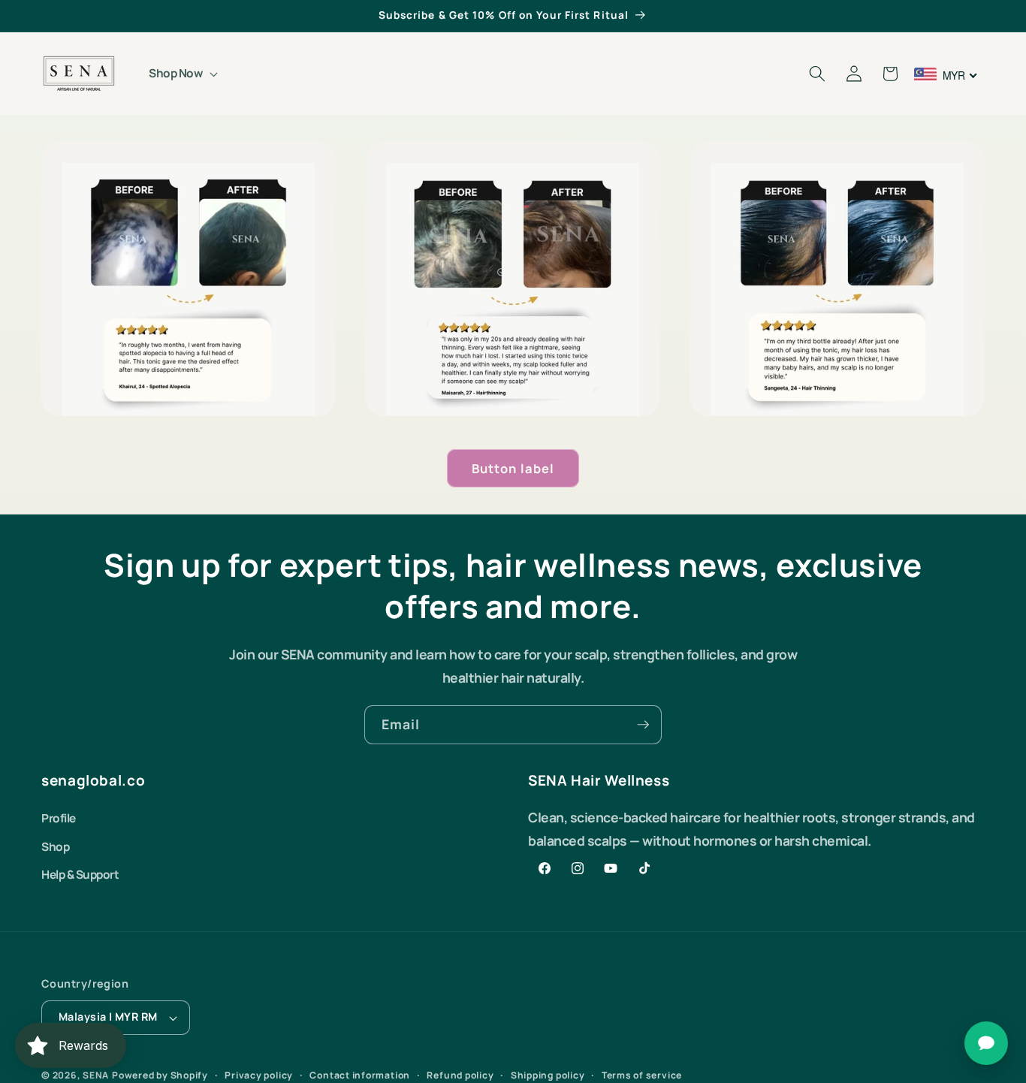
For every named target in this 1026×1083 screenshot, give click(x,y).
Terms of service (642, 1075)
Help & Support (80, 874)
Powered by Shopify (160, 1075)
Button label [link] (513, 468)
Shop (55, 847)
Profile (58, 818)
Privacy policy (259, 1075)
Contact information (359, 1075)
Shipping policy (548, 1075)
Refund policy (460, 1075)
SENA (96, 1075)
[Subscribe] (643, 724)
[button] (182, 73)
